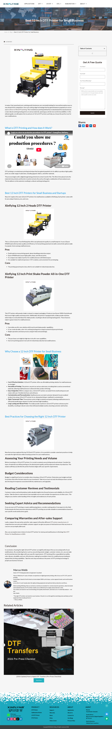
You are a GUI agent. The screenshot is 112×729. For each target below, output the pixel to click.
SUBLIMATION (70, 4)
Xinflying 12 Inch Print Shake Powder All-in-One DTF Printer (37, 275)
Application (71, 710)
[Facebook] (8, 719)
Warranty (52, 712)
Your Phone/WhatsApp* (86, 80)
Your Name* (83, 66)
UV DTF (48, 4)
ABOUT (82, 4)
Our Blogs (70, 718)
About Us (70, 712)
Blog (11, 32)
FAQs (51, 718)
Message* (82, 88)
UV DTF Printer (35, 715)
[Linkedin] (21, 719)
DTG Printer (34, 718)
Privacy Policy (71, 720)
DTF (39, 4)
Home (6, 32)
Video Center (53, 720)
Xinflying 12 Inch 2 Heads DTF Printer (28, 205)
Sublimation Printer (36, 712)
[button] (104, 48)
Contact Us (71, 715)
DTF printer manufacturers (58, 522)
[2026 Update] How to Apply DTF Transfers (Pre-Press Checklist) (39, 676)
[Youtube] (14, 719)
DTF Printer (34, 710)
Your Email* (82, 73)
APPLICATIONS (29, 4)
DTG (58, 4)
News (51, 715)
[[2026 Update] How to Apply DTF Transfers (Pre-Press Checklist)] (39, 642)
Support (52, 710)
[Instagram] (11, 719)
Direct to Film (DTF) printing (18, 109)
